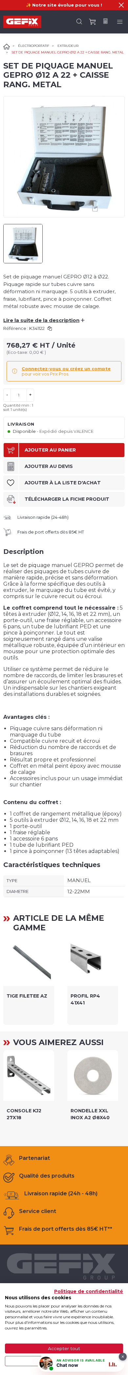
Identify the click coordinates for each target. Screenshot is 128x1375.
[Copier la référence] (50, 328)
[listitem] (28, 980)
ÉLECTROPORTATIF (33, 46)
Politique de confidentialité (88, 1291)
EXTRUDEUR (67, 46)
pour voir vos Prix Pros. (66, 371)
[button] (121, 5)
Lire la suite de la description (43, 320)
